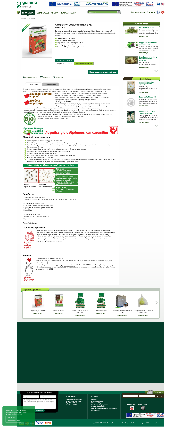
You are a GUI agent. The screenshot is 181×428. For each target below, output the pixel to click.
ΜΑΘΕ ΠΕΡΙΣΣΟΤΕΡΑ (13, 421)
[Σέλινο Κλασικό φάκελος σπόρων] (80, 300)
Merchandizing (96, 403)
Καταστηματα (68, 12)
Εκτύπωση (46, 77)
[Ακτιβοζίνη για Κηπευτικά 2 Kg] (37, 40)
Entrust (158, 423)
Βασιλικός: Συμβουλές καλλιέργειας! (148, 43)
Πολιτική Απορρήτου (138, 423)
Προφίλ (151, 12)
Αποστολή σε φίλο (31, 77)
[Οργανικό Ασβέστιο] (59, 300)
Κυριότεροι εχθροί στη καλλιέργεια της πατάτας (148, 58)
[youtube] (162, 12)
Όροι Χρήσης (126, 423)
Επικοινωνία (138, 12)
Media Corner (143, 404)
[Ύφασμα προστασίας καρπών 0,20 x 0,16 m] (143, 300)
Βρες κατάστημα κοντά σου (102, 72)
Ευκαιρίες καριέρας (97, 406)
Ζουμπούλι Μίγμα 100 (147, 97)
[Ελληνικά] (158, 4)
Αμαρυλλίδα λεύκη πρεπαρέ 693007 (146, 83)
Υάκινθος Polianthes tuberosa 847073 (147, 112)
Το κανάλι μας (132, 404)
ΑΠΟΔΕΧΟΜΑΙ (11, 418)
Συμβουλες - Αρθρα (47, 12)
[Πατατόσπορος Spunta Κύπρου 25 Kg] (122, 300)
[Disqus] (90, 352)
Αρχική (23, 18)
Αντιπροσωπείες (97, 401)
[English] (162, 4)
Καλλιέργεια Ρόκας (146, 27)
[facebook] (158, 12)
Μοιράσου (59, 77)
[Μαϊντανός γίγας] (101, 300)
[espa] (78, 6)
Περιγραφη (34, 84)
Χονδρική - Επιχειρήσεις (99, 405)
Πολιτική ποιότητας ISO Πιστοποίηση (104, 408)
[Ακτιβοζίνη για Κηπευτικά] (38, 300)
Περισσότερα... (144, 36)
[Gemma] (27, 5)
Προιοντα (27, 12)
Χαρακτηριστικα (50, 84)
